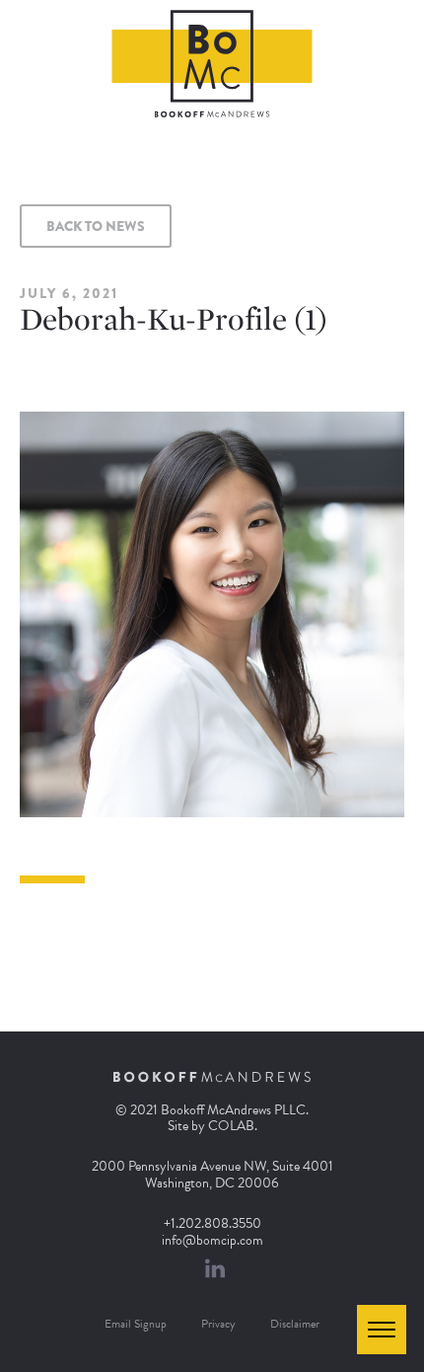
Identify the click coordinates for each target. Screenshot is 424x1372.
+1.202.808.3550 (212, 1223)
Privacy (218, 1324)
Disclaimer (294, 1324)
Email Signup (136, 1324)
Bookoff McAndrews (212, 63)
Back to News (95, 226)
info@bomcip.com (212, 1240)
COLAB (231, 1125)
